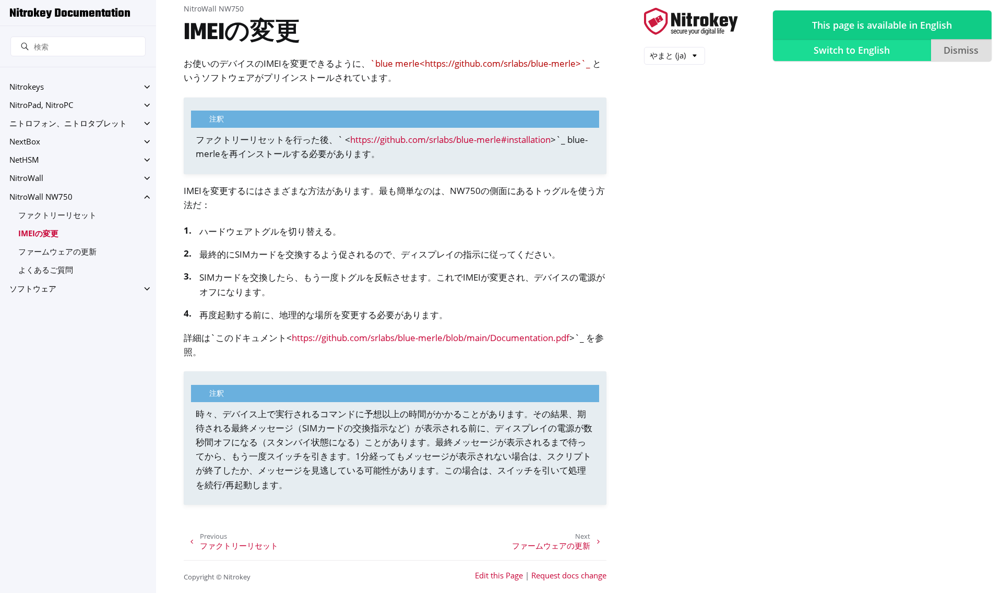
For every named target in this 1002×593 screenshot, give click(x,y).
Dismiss (961, 50)
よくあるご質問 (45, 269)
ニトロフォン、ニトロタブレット (68, 123)
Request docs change (568, 575)
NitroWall (26, 178)
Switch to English (852, 50)
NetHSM (24, 159)
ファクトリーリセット (57, 215)
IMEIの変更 (38, 233)
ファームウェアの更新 (57, 251)
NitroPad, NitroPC (41, 105)
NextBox (24, 141)
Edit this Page (499, 575)
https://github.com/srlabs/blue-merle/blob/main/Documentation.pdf (430, 338)
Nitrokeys (26, 86)
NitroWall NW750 (41, 196)
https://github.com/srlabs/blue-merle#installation (450, 140)
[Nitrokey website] (691, 22)
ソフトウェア (32, 288)
